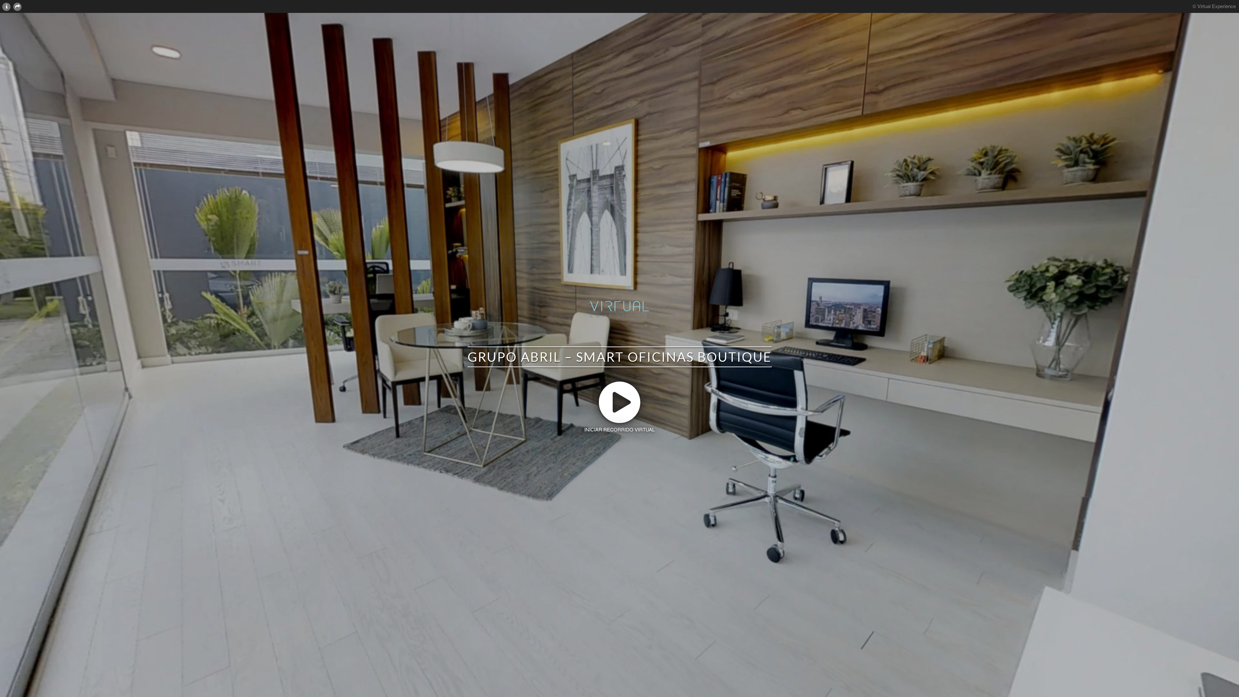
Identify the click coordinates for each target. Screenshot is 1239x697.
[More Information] (6, 6)
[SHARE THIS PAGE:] (17, 6)
